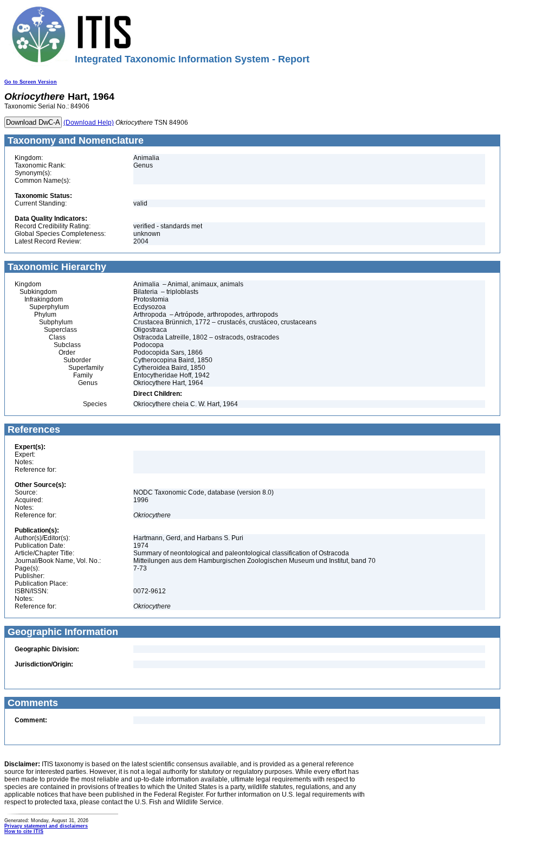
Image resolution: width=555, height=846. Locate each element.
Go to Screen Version (30, 82)
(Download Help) (88, 122)
